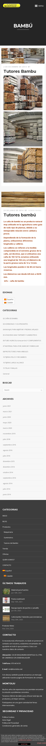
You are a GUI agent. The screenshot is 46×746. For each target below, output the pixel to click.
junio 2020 (7, 417)
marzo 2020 (7, 428)
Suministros (8, 537)
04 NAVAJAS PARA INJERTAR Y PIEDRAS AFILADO (20, 329)
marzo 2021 (7, 411)
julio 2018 (6, 439)
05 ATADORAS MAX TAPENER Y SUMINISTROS (20, 335)
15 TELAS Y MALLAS (10, 368)
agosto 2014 (7, 483)
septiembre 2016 (9, 445)
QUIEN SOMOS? (9, 559)
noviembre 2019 (9, 433)
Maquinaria (8, 532)
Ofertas (6, 554)
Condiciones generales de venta (14, 726)
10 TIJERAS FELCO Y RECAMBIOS (15, 357)
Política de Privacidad (10, 723)
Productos (6, 527)
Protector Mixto (8, 626)
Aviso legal (6, 720)
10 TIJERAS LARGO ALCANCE (13, 362)
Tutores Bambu (20, 71)
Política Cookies (8, 717)
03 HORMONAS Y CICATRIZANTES (15, 324)
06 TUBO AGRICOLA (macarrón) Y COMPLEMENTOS (22, 340)
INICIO (5, 516)
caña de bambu (17, 281)
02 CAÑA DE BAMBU (10, 318)
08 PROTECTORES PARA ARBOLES (15, 351)
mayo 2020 (7, 422)
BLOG (5, 521)
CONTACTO (7, 565)
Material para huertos (19, 590)
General (6, 374)
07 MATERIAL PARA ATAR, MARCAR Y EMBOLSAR (21, 346)
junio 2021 (7, 406)
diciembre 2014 (9, 467)
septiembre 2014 (9, 478)
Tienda (5, 548)
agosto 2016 (7, 450)
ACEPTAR (24, 744)
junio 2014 (7, 494)
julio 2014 (6, 489)
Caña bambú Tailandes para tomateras (26, 617)
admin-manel (35, 210)
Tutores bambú (20, 214)
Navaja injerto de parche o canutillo (25, 608)
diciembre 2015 (9, 461)
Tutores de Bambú (11, 543)
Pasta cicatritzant (18, 599)
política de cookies (25, 740)
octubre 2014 (8, 472)
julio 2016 (6, 456)
